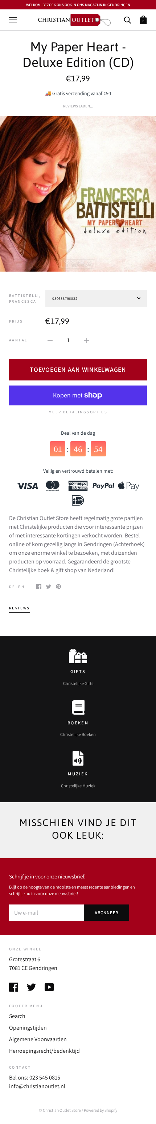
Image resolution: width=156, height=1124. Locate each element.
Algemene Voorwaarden (38, 1039)
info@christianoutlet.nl (37, 1086)
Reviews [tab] (19, 607)
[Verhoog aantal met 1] (86, 340)
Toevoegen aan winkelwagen (78, 369)
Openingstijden (28, 1027)
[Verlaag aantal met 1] (50, 340)
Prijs (16, 321)
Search (17, 1016)
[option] (78, 194)
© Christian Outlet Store (60, 1110)
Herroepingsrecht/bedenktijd (44, 1051)
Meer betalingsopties (78, 411)
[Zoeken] (127, 19)
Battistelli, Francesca (25, 298)
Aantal (18, 339)
